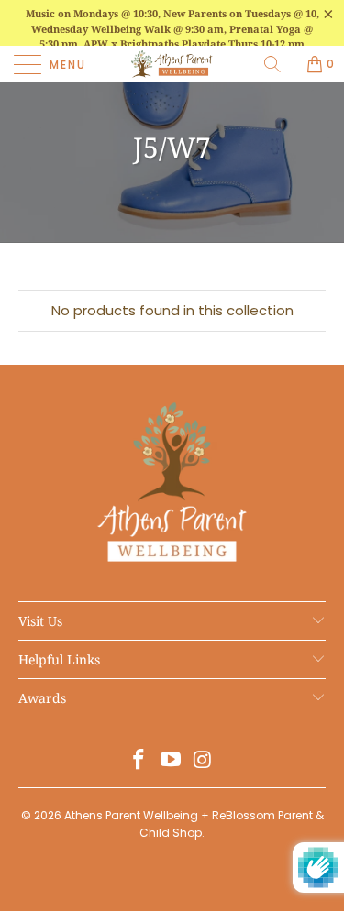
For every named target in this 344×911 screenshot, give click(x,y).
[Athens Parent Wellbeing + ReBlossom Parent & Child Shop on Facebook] (139, 761)
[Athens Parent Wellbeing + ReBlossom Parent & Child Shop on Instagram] (202, 761)
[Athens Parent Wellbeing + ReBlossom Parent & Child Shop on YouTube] (171, 761)
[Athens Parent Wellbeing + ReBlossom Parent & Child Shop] (172, 64)
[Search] (278, 64)
